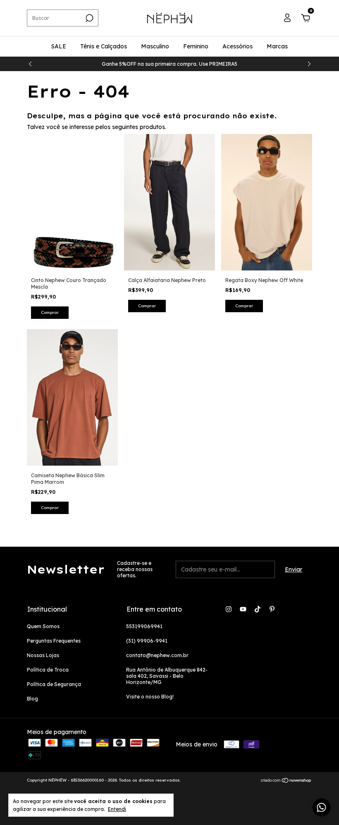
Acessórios (237, 46)
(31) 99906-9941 (146, 641)
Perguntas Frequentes (54, 641)
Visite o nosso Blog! (150, 696)
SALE (58, 46)
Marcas (277, 46)
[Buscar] (88, 18)
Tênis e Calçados (103, 46)
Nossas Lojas (43, 655)
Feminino (195, 46)
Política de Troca (48, 670)
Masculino (155, 46)
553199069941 (144, 626)
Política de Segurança (54, 684)
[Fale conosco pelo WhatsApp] (321, 807)
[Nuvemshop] (286, 781)
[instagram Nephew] (228, 609)
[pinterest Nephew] (272, 609)
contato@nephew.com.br (157, 655)
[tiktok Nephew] (257, 609)
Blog (32, 699)
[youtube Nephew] (243, 609)
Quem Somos (43, 626)
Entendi (117, 809)
